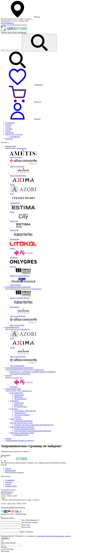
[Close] (2, 516)
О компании (10, 480)
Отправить (5, 538)
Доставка (8, 482)
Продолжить (5, 455)
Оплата (8, 484)
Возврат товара (11, 486)
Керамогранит (10, 470)
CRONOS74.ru (20, 514)
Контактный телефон (30, 522)
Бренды (8, 468)
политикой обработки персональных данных (54, 536)
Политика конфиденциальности (13, 507)
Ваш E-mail (26, 527)
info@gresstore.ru (7, 23)
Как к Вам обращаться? (30, 520)
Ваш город (26, 525)
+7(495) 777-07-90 (8, 25)
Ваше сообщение (26, 532)
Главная (8, 438)
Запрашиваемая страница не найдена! (19, 440)
